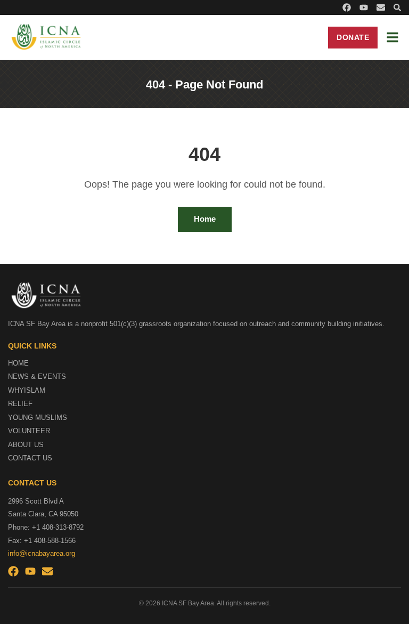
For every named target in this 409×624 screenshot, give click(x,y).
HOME (18, 363)
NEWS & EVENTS (37, 376)
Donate (353, 37)
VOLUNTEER (29, 431)
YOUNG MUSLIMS (37, 418)
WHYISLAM (26, 390)
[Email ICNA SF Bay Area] (381, 7)
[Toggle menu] (392, 37)
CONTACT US (30, 458)
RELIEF (20, 404)
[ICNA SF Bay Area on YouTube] (363, 7)
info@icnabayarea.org (41, 553)
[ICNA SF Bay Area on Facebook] (346, 7)
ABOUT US (26, 445)
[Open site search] (397, 7)
